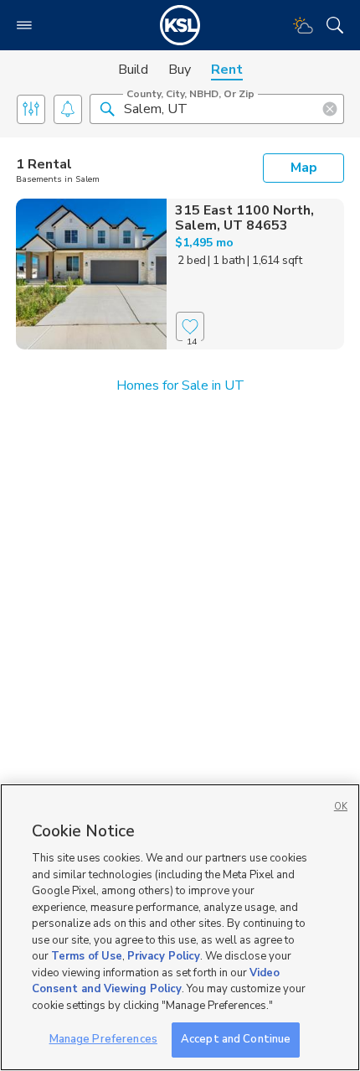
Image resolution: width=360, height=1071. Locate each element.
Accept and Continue (236, 1039)
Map (304, 167)
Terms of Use (86, 956)
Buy (179, 69)
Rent (227, 69)
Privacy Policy (163, 956)
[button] (107, 108)
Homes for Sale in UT (180, 385)
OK (340, 806)
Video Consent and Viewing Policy (156, 981)
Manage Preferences (103, 1039)
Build (133, 69)
